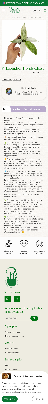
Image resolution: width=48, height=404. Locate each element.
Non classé (14, 18)
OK (34, 318)
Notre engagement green (14, 336)
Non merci (39, 399)
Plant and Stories (28, 88)
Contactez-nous (11, 369)
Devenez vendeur (11, 349)
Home (4, 18)
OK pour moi (9, 399)
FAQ (6, 365)
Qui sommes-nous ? (13, 332)
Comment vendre (12, 353)
